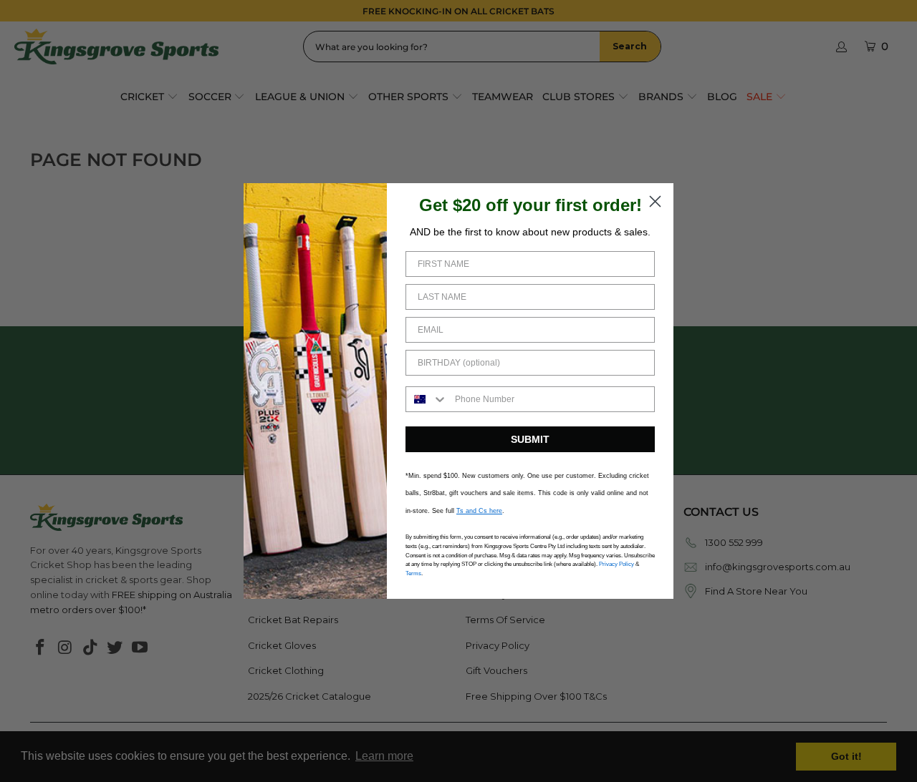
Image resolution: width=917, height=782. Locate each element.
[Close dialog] (655, 201)
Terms (413, 573)
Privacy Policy (616, 564)
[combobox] (427, 399)
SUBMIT (530, 439)
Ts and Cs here (479, 510)
